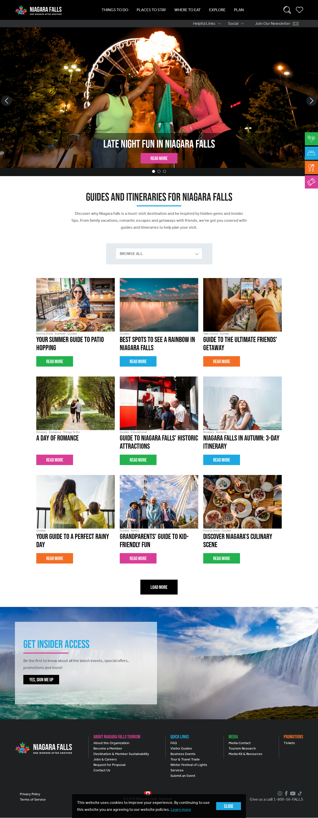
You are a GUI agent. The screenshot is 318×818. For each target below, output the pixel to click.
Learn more (181, 809)
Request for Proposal (109, 765)
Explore (217, 9)
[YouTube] (292, 793)
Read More (159, 158)
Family (135, 530)
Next (311, 100)
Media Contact (240, 743)
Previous (6, 100)
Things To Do (115, 9)
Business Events (183, 754)
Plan (239, 9)
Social (233, 23)
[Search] (287, 10)
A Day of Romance (57, 438)
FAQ (173, 743)
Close (228, 806)
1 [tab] (153, 171)
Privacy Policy (30, 794)
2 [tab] (159, 171)
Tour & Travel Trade (185, 759)
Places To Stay (151, 9)
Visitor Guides (181, 748)
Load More (159, 587)
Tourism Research (242, 748)
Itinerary (41, 432)
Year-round (210, 333)
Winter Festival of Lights (188, 765)
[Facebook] (285, 793)
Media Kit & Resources (245, 754)
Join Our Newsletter (272, 23)
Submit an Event (182, 776)
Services (177, 770)
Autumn (221, 432)
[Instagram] (279, 793)
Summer (60, 333)
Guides (72, 333)
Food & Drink (44, 333)
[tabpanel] (159, 101)
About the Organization (111, 743)
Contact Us (101, 770)
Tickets (289, 743)
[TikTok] (299, 793)
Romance (55, 432)
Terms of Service (33, 799)
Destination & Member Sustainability (121, 754)
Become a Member (107, 748)
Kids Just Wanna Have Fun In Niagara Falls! (159, 144)
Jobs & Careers (105, 759)
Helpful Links (204, 23)
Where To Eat (187, 9)
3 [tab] (164, 171)
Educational (139, 432)
